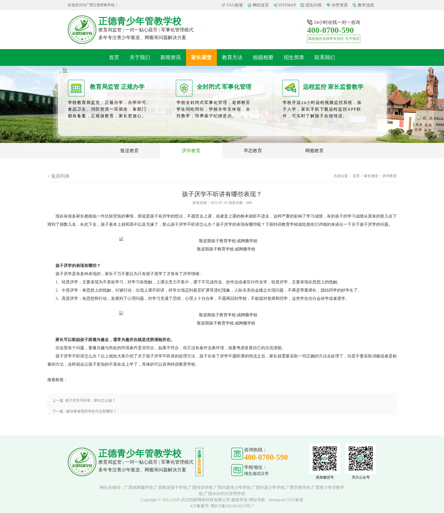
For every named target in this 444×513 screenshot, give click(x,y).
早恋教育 (253, 150)
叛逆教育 (129, 150)
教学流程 (366, 5)
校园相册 (263, 57)
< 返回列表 (58, 176)
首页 (114, 57)
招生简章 (294, 57)
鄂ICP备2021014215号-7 (232, 506)
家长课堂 (201, 57)
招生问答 (314, 5)
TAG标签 (234, 5)
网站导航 (257, 500)
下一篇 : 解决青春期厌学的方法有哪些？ (84, 411)
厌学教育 (191, 150)
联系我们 (324, 57)
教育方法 (232, 57)
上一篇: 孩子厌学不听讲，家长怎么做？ (84, 400)
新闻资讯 (170, 57)
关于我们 (140, 57)
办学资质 (339, 5)
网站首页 (261, 5)
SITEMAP (287, 5)
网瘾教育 (314, 150)
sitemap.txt (277, 500)
